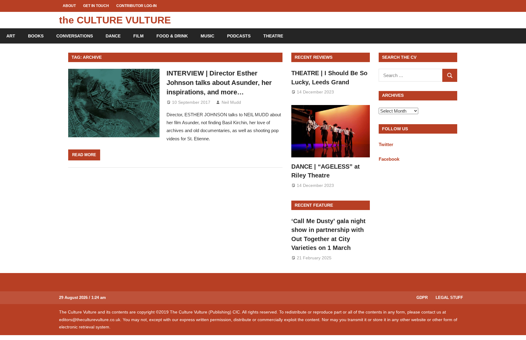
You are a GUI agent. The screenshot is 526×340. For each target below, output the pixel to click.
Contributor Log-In (136, 6)
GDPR (422, 297)
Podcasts (239, 35)
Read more (84, 154)
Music (207, 35)
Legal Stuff (449, 297)
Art (10, 35)
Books (36, 35)
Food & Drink (172, 35)
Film (138, 35)
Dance (113, 35)
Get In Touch (96, 6)
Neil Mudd (231, 102)
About (69, 6)
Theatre (273, 35)
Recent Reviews (313, 57)
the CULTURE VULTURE (115, 20)
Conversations (74, 35)
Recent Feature (314, 205)
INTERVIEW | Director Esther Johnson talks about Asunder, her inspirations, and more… (219, 82)
